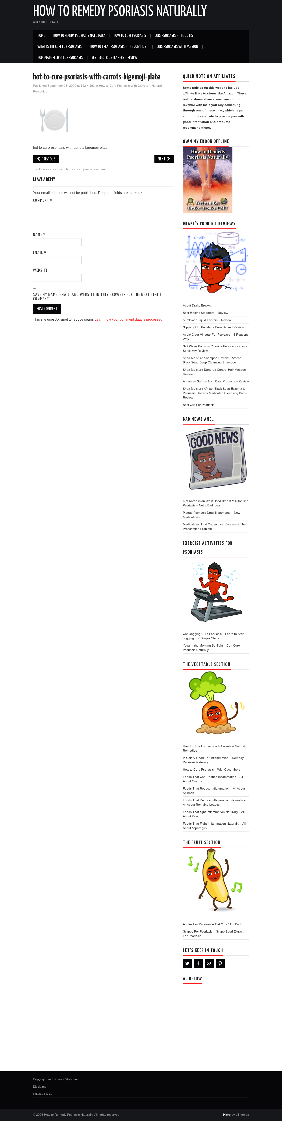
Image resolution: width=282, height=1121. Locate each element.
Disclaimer (40, 1086)
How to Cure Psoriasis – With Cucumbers (211, 769)
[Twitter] (187, 963)
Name (39, 235)
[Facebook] (198, 963)
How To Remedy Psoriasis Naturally (79, 36)
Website (40, 271)
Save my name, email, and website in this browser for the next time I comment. (97, 297)
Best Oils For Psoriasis (198, 404)
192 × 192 (88, 85)
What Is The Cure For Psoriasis (59, 47)
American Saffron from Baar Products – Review (216, 381)
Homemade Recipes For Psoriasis (60, 58)
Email (39, 253)
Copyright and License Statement (56, 1079)
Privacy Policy (42, 1094)
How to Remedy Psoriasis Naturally (120, 12)
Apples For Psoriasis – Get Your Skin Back (212, 924)
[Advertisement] (216, 1026)
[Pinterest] (220, 963)
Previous (48, 159)
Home (41, 36)
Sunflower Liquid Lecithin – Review (207, 320)
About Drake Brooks (197, 305)
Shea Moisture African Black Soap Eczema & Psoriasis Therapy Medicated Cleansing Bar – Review (215, 393)
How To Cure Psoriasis (129, 36)
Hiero (227, 1114)
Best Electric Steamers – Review (114, 58)
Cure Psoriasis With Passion (177, 47)
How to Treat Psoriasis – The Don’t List (119, 47)
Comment (43, 201)
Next (162, 159)
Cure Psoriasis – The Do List (175, 36)
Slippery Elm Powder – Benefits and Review (213, 327)
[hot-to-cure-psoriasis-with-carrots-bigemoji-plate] (54, 120)
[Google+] (209, 963)
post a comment (94, 169)
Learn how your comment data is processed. (129, 319)
